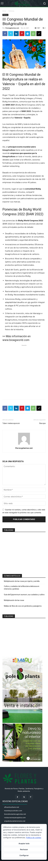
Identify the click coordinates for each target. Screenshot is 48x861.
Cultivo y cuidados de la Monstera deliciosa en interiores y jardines (21, 587)
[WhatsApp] (33, 33)
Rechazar (24, 849)
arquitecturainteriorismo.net (14, 821)
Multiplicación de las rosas (14, 600)
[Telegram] (27, 33)
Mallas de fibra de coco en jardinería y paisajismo (23, 606)
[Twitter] (10, 33)
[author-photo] (24, 445)
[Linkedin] (16, 33)
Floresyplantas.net (12, 28)
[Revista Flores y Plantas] (24, 3)
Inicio (4, 11)
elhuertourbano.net (11, 807)
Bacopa (42, 423)
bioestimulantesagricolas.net (15, 814)
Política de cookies (33, 837)
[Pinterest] (21, 33)
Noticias (11, 11)
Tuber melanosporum (11, 423)
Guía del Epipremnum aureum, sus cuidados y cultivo (24, 595)
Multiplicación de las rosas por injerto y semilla (22, 581)
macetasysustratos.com (13, 810)
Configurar (24, 855)
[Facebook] (4, 33)
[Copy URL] (38, 33)
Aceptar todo (24, 843)
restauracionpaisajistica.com (15, 817)
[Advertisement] (24, 371)
